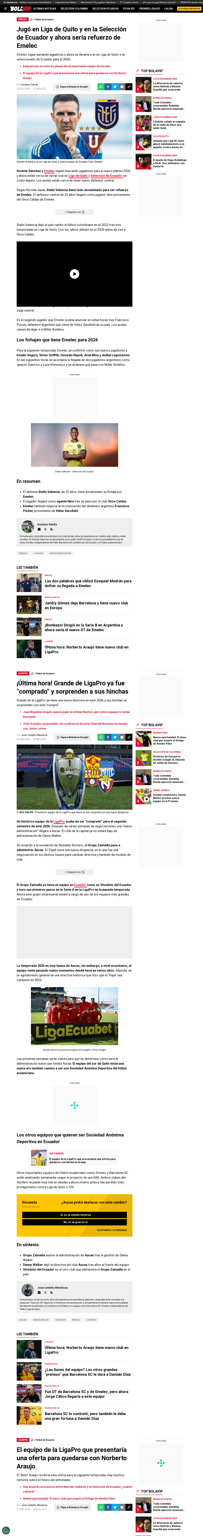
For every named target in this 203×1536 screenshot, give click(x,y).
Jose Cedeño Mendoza (34, 735)
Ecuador (80, 885)
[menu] (5, 9)
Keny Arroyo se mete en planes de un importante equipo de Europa (66, 66)
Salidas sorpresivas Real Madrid (35, 2)
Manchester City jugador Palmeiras (98, 2)
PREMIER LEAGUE (149, 8)
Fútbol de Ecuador (44, 19)
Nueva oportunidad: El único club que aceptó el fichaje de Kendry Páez (69, 1498)
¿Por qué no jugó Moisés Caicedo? (159, 2)
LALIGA (168, 8)
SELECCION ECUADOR (105, 8)
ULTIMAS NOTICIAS (44, 8)
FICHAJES (129, 8)
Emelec (49, 171)
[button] (108, 86)
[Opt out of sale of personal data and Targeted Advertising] (6, 1530)
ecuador (60, 1320)
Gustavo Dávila (29, 84)
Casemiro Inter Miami (66, 2)
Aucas (22, 1320)
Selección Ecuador (60, 553)
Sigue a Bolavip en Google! (74, 86)
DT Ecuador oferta (129, 2)
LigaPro (38, 553)
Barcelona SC (41, 1320)
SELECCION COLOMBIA (74, 8)
